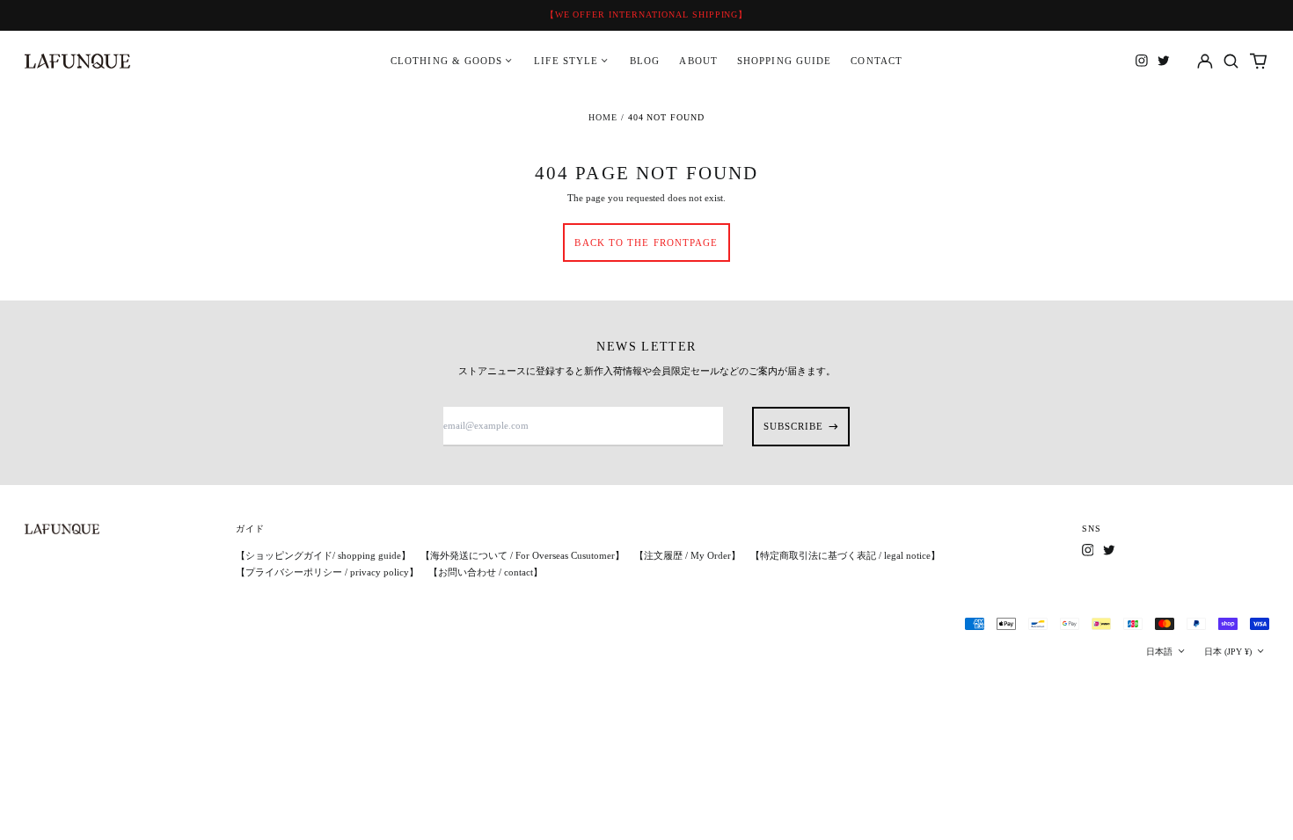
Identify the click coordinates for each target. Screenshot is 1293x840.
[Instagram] (1142, 60)
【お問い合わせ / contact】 (485, 572)
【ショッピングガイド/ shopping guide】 (323, 555)
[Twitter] (1164, 60)
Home (602, 117)
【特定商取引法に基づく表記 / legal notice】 (845, 555)
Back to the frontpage (646, 242)
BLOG (645, 60)
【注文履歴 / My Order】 (687, 555)
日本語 (1160, 651)
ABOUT (698, 60)
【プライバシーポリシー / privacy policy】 (327, 572)
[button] (1232, 61)
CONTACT (876, 60)
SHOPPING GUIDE (784, 60)
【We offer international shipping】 (647, 14)
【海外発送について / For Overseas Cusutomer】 (522, 555)
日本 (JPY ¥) (1229, 651)
